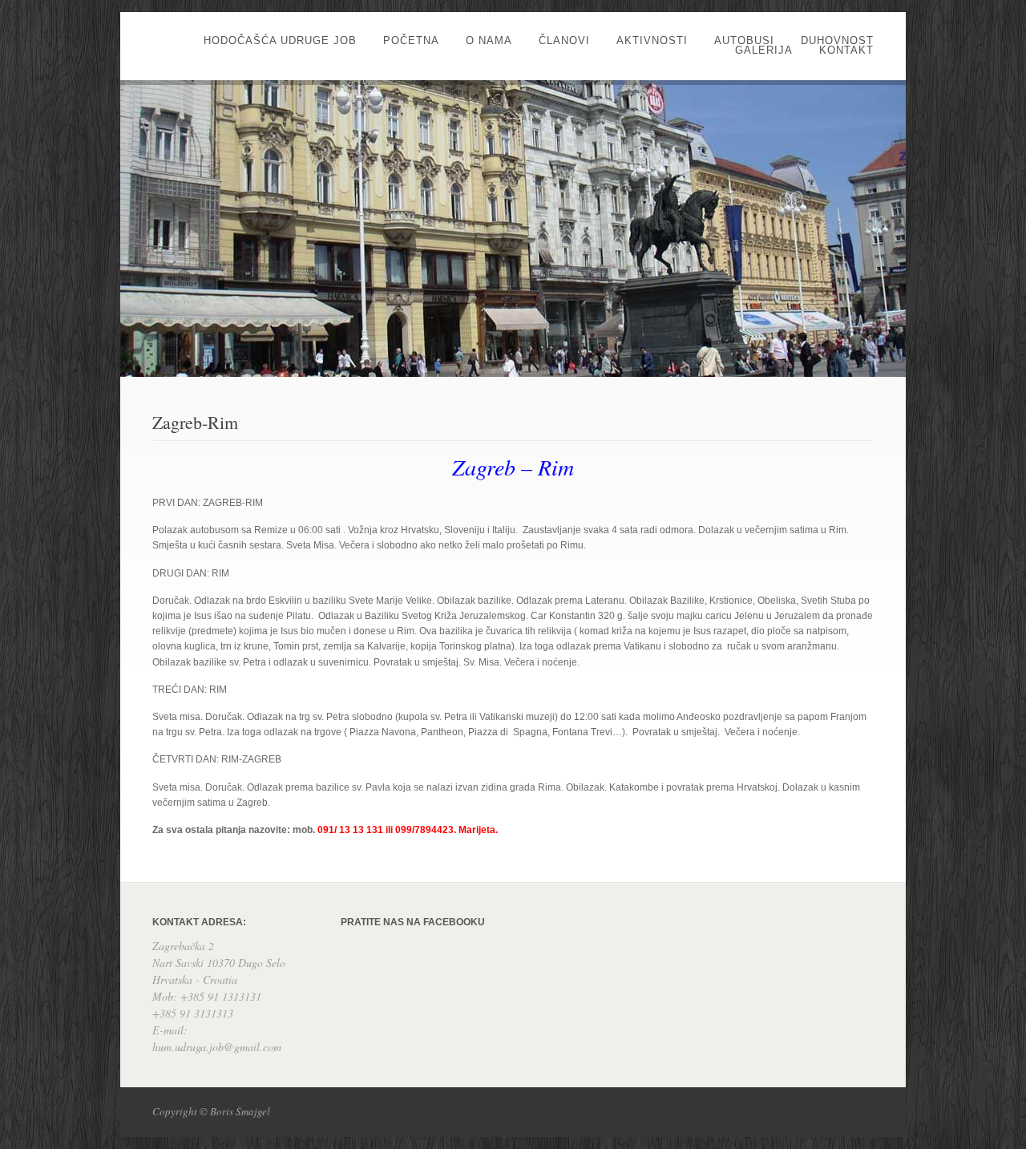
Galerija (764, 50)
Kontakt (846, 50)
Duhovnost (837, 40)
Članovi (564, 40)
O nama (489, 40)
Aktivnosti (652, 40)
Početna (411, 40)
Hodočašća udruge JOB (280, 40)
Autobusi (744, 40)
